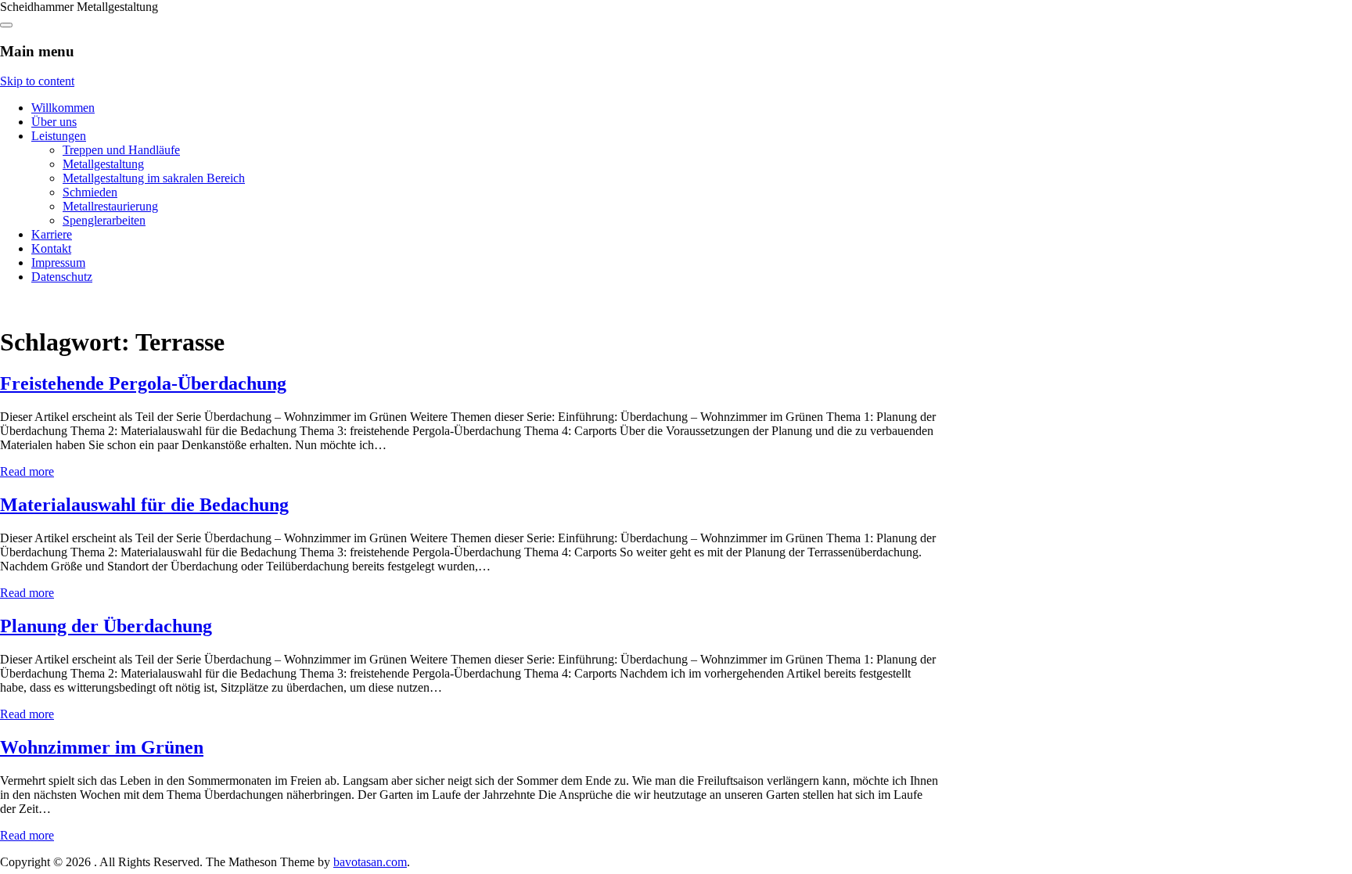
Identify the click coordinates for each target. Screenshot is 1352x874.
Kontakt (51, 248)
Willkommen (63, 107)
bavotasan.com (370, 862)
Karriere (51, 234)
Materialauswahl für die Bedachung (144, 505)
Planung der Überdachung (106, 626)
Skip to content (37, 81)
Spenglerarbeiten (104, 220)
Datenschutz (61, 276)
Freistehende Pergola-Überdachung (143, 383)
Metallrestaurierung (110, 206)
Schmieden (90, 192)
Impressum (58, 262)
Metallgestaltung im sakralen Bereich (154, 178)
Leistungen (58, 135)
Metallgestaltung (103, 164)
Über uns (54, 121)
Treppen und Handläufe (121, 149)
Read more (27, 471)
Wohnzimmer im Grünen (101, 747)
